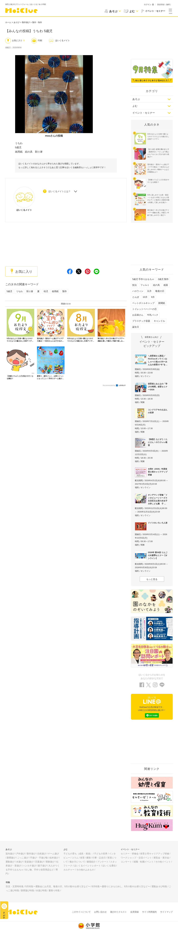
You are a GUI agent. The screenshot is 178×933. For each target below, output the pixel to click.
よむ (134, 106)
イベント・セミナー (143, 112)
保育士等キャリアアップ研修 (154, 853)
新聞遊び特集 (27, 890)
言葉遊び (39, 862)
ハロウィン (137, 291)
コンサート (126, 862)
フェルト (144, 285)
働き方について (77, 862)
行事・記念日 (99, 857)
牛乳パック (152, 315)
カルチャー (69, 869)
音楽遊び (28, 862)
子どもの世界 (100, 853)
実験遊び (50, 862)
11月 (149, 291)
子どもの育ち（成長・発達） (77, 853)
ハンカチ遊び (29, 865)
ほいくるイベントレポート (87, 865)
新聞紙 (161, 303)
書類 (88, 857)
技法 (134, 285)
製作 (64, 291)
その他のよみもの (85, 869)
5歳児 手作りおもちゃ (143, 279)
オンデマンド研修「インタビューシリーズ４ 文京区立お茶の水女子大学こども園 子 (158, 499)
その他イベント (163, 862)
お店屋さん (137, 315)
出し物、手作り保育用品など (39, 869)
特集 (8, 882)
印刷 (40, 40)
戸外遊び (20, 853)
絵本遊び (54, 857)
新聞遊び (11, 857)
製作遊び (26, 22)
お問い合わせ (100, 912)
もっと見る (151, 579)
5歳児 (9, 291)
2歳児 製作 (163, 279)
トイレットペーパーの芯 (144, 309)
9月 (153, 297)
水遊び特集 (41, 890)
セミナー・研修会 (130, 853)
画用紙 (55, 291)
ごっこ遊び (22, 857)
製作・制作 (37, 22)
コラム (75, 857)
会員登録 (134, 912)
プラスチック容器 (141, 321)
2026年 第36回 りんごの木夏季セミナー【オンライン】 (157, 555)
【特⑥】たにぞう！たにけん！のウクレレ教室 (157, 442)
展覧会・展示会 (161, 857)
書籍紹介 (91, 862)
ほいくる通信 (109, 865)
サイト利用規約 (149, 912)
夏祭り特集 (54, 890)
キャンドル (159, 321)
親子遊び (42, 865)
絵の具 (156, 285)
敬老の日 (159, 291)
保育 (82, 857)
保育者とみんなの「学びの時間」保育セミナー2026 (157, 387)
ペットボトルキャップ (143, 303)
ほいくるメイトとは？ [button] (59, 191)
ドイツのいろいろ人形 (157, 523)
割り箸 (29, 291)
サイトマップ (166, 912)
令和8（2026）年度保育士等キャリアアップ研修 (157, 472)
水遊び (19, 862)
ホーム (8, 22)
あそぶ (136, 99)
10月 (145, 297)
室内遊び (10, 853)
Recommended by (109, 385)
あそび (16, 22)
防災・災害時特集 (15, 886)
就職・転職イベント (144, 862)
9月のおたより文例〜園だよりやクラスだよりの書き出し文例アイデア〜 (158, 136)
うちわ (19, 291)
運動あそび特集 (159, 886)
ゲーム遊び (53, 853)
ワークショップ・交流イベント (136, 857)
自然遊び (41, 853)
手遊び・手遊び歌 (39, 857)
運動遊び (10, 862)
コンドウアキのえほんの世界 (157, 411)
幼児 (46, 291)
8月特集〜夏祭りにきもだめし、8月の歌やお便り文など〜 (121, 886)
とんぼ (135, 297)
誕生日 (135, 327)
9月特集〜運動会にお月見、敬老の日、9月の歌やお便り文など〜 (57, 886)
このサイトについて (81, 912)
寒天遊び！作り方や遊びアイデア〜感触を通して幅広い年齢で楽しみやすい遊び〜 (158, 212)
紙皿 (166, 285)
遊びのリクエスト (118, 912)
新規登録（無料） (164, 4)
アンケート (102, 862)
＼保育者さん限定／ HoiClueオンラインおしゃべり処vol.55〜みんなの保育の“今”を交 (157, 360)
